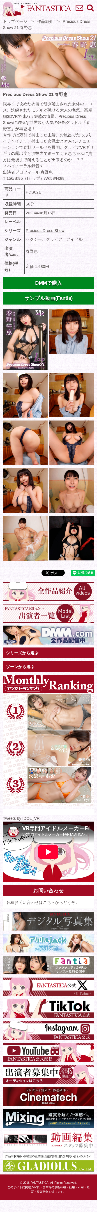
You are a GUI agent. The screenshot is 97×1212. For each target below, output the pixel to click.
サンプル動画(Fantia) (49, 298)
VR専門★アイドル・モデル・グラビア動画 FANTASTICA (36, 9)
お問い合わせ (79, 7)
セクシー (34, 239)
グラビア (54, 239)
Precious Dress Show (45, 230)
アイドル (74, 239)
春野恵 (32, 251)
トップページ (15, 21)
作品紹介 (45, 21)
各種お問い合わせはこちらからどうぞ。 (42, 902)
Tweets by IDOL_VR (21, 818)
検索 (90, 7)
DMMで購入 (48, 283)
